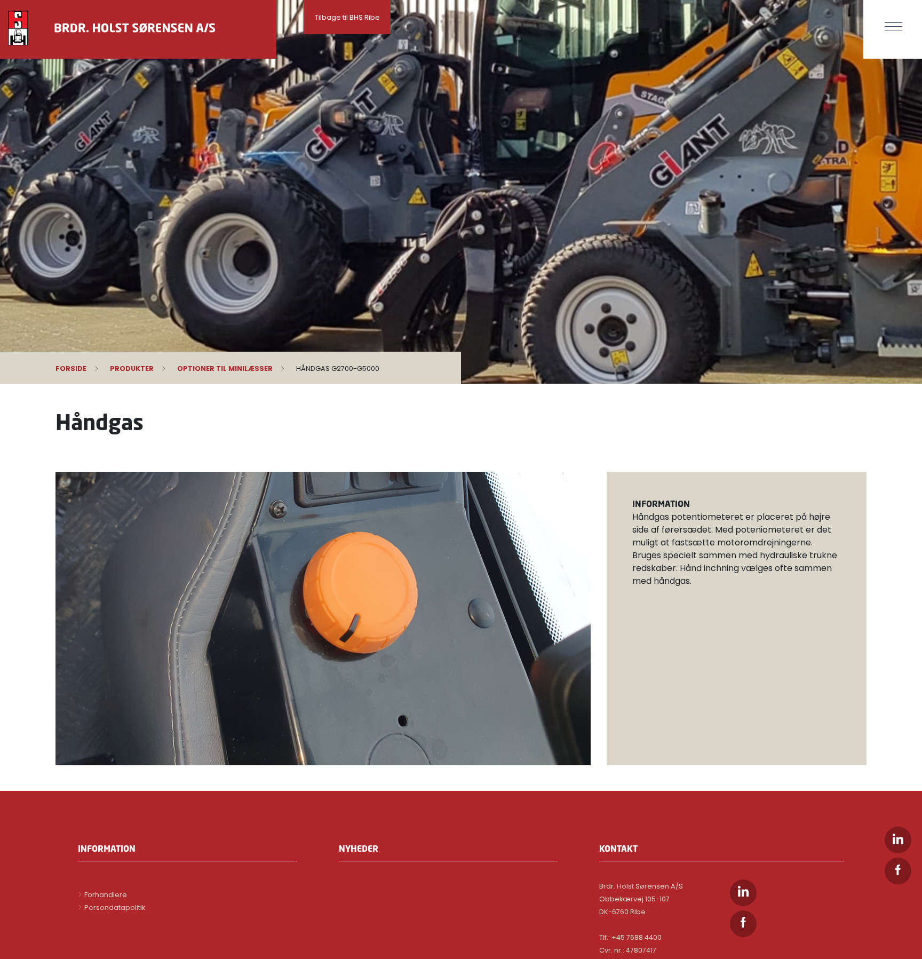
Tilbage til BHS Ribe (347, 17)
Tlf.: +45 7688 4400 (630, 937)
